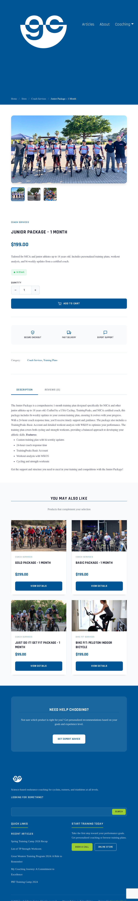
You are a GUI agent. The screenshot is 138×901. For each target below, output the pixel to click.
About (105, 24)
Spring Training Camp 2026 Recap (29, 841)
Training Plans (50, 360)
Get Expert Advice (69, 739)
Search (119, 811)
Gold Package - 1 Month (33, 563)
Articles (88, 24)
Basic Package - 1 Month (94, 563)
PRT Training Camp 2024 (24, 882)
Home (14, 98)
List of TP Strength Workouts (26, 848)
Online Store (105, 846)
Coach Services (38, 98)
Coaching (122, 24)
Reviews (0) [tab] (52, 390)
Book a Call (82, 846)
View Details (39, 586)
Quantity (16, 282)
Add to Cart (71, 303)
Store (24, 98)
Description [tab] (24, 390)
